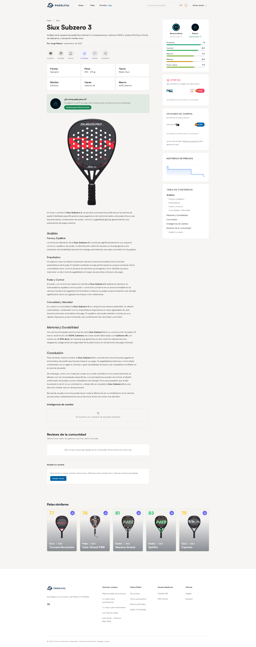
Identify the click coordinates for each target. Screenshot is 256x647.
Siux (58, 20)
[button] (98, 103)
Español (189, 599)
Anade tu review (176, 232)
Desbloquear (194, 36)
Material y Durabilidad (177, 215)
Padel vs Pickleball (138, 609)
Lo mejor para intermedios (114, 607)
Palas (92, 5)
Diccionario (135, 593)
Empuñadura (174, 203)
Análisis (171, 195)
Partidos (106, 5)
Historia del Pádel (137, 604)
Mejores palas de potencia (114, 593)
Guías (80, 5)
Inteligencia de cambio (177, 223)
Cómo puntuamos (138, 599)
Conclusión (172, 219)
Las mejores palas (110, 613)
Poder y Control (176, 206)
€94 (201, 91)
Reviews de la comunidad (179, 228)
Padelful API (163, 593)
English (189, 593)
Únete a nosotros (190, 141)
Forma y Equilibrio (176, 199)
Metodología (175, 36)
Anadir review (58, 478)
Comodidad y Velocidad (179, 210)
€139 (200, 124)
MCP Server (163, 599)
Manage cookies (103, 641)
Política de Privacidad (87, 641)
